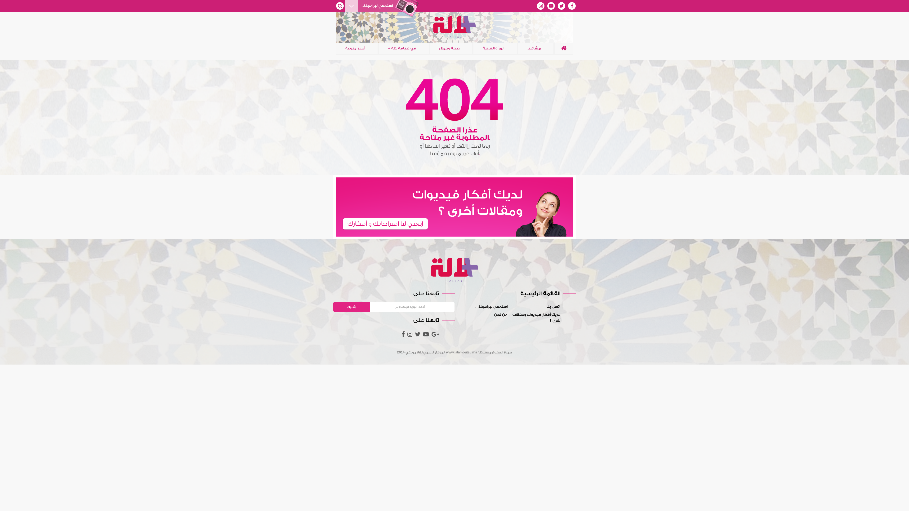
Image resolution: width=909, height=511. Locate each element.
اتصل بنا (553, 307)
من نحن (501, 315)
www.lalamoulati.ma (461, 352)
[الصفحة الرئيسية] (564, 48)
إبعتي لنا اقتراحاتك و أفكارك (385, 223)
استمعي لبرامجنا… (491, 307)
